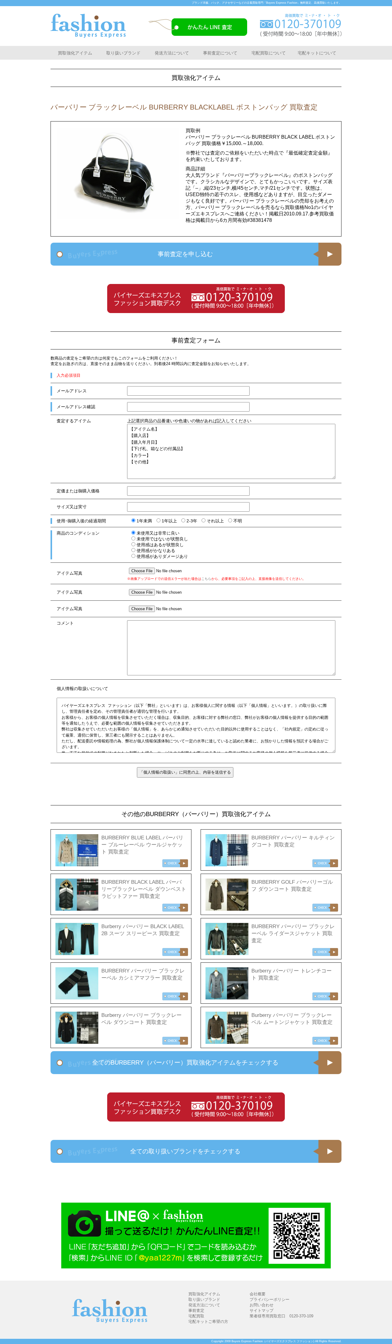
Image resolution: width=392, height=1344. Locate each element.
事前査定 (196, 1310)
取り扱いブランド (123, 52)
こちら (206, 579)
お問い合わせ (261, 1305)
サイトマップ (261, 1310)
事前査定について (220, 52)
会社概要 (258, 1294)
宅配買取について (268, 52)
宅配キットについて (317, 52)
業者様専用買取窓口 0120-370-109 (281, 1316)
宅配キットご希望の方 (208, 1321)
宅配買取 (196, 1316)
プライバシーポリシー (269, 1299)
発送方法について (172, 52)
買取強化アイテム (75, 52)
